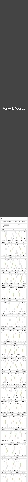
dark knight (23, 289)
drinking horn (23, 240)
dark (18, 229)
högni (23, 397)
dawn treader (4, 315)
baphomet (3, 446)
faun (23, 448)
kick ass (2, 328)
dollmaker (18, 412)
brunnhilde (3, 257)
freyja (24, 229)
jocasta (10, 463)
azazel (3, 463)
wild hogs (22, 319)
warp (14, 433)
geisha (18, 332)
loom (18, 433)
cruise (3, 309)
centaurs (23, 461)
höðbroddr (16, 399)
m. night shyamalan (5, 343)
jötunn (16, 334)
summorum (21, 416)
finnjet (13, 416)
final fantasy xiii (21, 306)
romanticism (17, 427)
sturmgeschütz (15, 431)
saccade (3, 425)
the (8, 274)
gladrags (12, 414)
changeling (17, 405)
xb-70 (3, 399)
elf (8, 289)
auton (10, 386)
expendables (10, 313)
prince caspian (4, 304)
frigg (23, 399)
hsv (18, 390)
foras (2, 384)
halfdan (23, 369)
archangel (15, 468)
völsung (23, 403)
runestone (17, 481)
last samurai (22, 291)
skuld (2, 352)
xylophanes (8, 382)
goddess (8, 248)
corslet (2, 377)
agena (17, 395)
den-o (23, 425)
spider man (9, 296)
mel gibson (17, 313)
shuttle (24, 433)
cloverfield (22, 300)
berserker (22, 246)
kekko (24, 412)
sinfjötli (2, 341)
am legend (22, 334)
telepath (3, 472)
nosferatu (7, 388)
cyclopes (11, 457)
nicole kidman (3, 324)
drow (17, 466)
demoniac (23, 444)
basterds (9, 255)
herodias (15, 470)
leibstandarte (4, 386)
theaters (8, 345)
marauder (23, 257)
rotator (2, 248)
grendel (3, 395)
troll (2, 367)
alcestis (3, 461)
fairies (3, 468)
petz (6, 414)
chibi (2, 382)
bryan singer (23, 270)
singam (9, 397)
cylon (2, 388)
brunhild (19, 349)
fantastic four (23, 328)
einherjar (3, 229)
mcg (17, 315)
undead (17, 463)
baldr (3, 300)
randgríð (16, 362)
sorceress (10, 446)
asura (3, 453)
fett (24, 388)
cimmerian (22, 470)
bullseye (10, 298)
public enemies (4, 291)
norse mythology (10, 231)
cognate (2, 349)
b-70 (2, 414)
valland (9, 369)
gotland (3, 481)
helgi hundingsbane (22, 345)
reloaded (2, 345)
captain (19, 253)
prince (18, 268)
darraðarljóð (4, 354)
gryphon (23, 457)
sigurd (15, 341)
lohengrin (23, 384)
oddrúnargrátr (18, 352)
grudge (22, 317)
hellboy (16, 296)
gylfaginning (16, 397)
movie (2, 253)
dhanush (10, 395)
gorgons (23, 446)
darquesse (3, 259)
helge (23, 356)
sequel (3, 255)
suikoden (16, 371)
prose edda (5, 244)
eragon (23, 375)
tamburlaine (3, 371)
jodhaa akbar (15, 328)
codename (17, 377)
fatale (23, 472)
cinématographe (10, 412)
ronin (2, 459)
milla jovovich (3, 326)
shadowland (22, 429)
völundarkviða (4, 306)
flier (23, 266)
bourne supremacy (9, 270)
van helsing (11, 287)
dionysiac (17, 448)
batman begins (9, 283)
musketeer (23, 298)
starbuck (3, 375)
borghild (16, 403)
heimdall (2, 276)
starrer (24, 283)
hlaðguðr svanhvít (4, 440)
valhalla (17, 231)
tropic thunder (15, 289)
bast (2, 270)
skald (18, 238)
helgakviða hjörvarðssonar (21, 324)
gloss (12, 476)
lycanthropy (10, 466)
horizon (9, 259)
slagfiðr (7, 367)
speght (12, 418)
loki (24, 253)
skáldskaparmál (4, 347)
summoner (22, 453)
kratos (23, 395)
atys (8, 390)
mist (3, 311)
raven (2, 233)
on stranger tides (14, 319)
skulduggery (16, 263)
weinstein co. (3, 330)
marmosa (23, 414)
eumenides (9, 444)
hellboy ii (8, 328)
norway (23, 362)
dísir (24, 352)
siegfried (18, 476)
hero (24, 349)
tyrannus (16, 446)
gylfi (11, 347)
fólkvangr (3, 287)
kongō (14, 388)
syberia (18, 414)
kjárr (2, 369)
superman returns (4, 261)
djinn (23, 463)
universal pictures (4, 319)
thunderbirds (22, 468)
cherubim (22, 459)
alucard (23, 373)
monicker (3, 427)
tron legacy (3, 298)
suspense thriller (22, 341)
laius (17, 457)
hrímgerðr (23, 386)
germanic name (4, 442)
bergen (18, 360)
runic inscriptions (15, 384)
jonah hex (10, 326)
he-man (8, 433)
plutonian (23, 455)
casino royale (11, 330)
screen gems (13, 339)
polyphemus (16, 455)
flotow (16, 429)
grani (23, 405)
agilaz (19, 367)
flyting (3, 334)
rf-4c (17, 425)
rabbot (3, 429)
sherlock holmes (4, 339)
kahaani (9, 429)
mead (3, 272)
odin (8, 229)
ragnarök (23, 248)
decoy (10, 257)
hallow (12, 358)
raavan (3, 285)
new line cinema (21, 311)
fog (12, 281)
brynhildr (18, 440)
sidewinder (3, 274)
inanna (9, 474)
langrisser (23, 401)
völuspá (2, 238)
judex (24, 382)
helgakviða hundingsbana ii (6, 246)
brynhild (13, 349)
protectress (9, 461)
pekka (2, 281)
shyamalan (17, 326)
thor (13, 229)
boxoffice (16, 270)
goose (24, 367)
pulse (8, 276)
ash (13, 268)
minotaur (11, 442)
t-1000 (2, 420)
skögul (3, 356)
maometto (10, 425)
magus (15, 453)
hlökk (24, 360)
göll (9, 362)
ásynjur (24, 440)
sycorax (16, 375)
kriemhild (23, 371)
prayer (16, 298)
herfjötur (9, 242)
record (24, 231)
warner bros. (22, 339)
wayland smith (4, 438)
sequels (23, 326)
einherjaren (8, 263)
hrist (2, 360)
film (9, 272)
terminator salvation (12, 285)
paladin (23, 272)
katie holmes (4, 317)
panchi (3, 405)
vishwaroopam (9, 420)
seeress (11, 354)
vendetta (3, 289)
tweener (16, 420)
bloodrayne (3, 412)
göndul (23, 315)
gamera (10, 371)
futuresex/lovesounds (5, 431)
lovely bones (23, 296)
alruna (16, 369)
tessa (24, 274)
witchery (16, 459)
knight (3, 231)
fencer (3, 242)
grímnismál (15, 240)
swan (8, 349)
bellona (24, 476)
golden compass (15, 248)
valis (2, 403)
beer (23, 354)
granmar (9, 399)
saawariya (16, 373)
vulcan (16, 242)
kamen (8, 384)
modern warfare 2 (13, 302)
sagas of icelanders (9, 377)
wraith (23, 255)
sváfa (2, 373)
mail (17, 330)
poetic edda (9, 309)
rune (8, 281)
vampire (23, 268)
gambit (13, 367)
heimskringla (17, 283)
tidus (10, 401)
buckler (17, 472)
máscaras (4, 416)
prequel (23, 332)
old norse (23, 242)
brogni (24, 276)
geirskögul (18, 358)
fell (13, 360)
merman (3, 455)
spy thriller (12, 306)
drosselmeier (14, 410)
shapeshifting (4, 457)
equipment (23, 263)
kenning (17, 354)
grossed (9, 334)
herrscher (13, 274)
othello (19, 388)
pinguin (10, 427)
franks (10, 375)
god (17, 266)
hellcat (17, 461)
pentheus (3, 466)
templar (15, 300)
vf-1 (24, 358)
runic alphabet (22, 233)
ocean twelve (22, 304)
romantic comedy (10, 332)
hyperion (16, 257)
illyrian (8, 268)
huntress (2, 444)
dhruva (24, 390)
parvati (15, 233)
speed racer (13, 291)
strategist (3, 266)
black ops (23, 330)
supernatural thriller (21, 287)
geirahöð (3, 362)
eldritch (3, 448)
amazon (15, 259)
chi (17, 281)
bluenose (13, 390)
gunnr (11, 315)
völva (23, 309)
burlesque (17, 309)
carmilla (16, 386)
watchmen (22, 302)
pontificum (9, 373)
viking (24, 238)
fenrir (9, 300)
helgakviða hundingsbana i (19, 244)
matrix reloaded (11, 324)
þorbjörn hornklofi (4, 358)
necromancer (16, 444)
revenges (9, 455)
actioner (16, 255)
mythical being (3, 401)
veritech (2, 240)
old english (14, 317)
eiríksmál (23, 347)
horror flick (14, 343)
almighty (23, 281)
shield (2, 263)
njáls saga (3, 313)
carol (8, 238)
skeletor (23, 377)
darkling (3, 474)
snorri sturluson (11, 311)
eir (17, 418)
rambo (3, 397)
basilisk (23, 474)
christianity (9, 405)
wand (11, 352)
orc (2, 470)
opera (7, 476)
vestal (10, 472)
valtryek (8, 240)
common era (16, 401)
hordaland (11, 440)
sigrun (19, 274)
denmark (10, 481)
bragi (2, 476)
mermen (9, 459)
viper (13, 276)
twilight (2, 283)
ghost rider (22, 261)
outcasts (2, 268)
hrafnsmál (16, 474)
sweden (17, 347)
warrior (16, 272)
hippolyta (10, 448)
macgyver (2, 390)
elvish (24, 442)
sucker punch (23, 259)
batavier (23, 431)
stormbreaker (9, 403)
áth (23, 427)
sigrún (8, 233)
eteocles (8, 470)
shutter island (14, 261)
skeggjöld (7, 360)
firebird (23, 466)
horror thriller (4, 302)
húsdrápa (13, 438)
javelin (18, 276)
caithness (2, 433)
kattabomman (22, 420)
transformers (13, 304)
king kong (2, 332)
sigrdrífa (14, 345)
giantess (18, 442)
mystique (11, 266)
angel (13, 238)
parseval (23, 418)
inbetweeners (4, 410)
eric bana (22, 343)
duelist (8, 468)
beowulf (3, 296)
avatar (24, 313)
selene (19, 382)
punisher (22, 410)
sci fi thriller (9, 341)
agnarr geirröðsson (4, 418)
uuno (14, 382)
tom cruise (8, 253)
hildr (10, 356)
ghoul (9, 453)
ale (6, 352)
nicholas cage (22, 285)
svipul (16, 356)
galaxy (14, 253)
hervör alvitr (22, 438)
